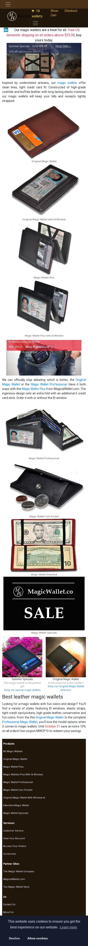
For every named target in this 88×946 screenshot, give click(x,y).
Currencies (9, 853)
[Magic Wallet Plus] (44, 248)
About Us (8, 912)
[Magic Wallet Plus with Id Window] (44, 306)
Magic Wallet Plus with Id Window (44, 335)
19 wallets (38, 13)
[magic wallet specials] (63, 46)
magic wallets (67, 82)
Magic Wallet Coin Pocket (44, 516)
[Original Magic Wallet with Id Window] (44, 190)
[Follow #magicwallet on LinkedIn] (5, 29)
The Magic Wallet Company (18, 871)
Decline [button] (14, 938)
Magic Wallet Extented (44, 574)
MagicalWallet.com (14, 879)
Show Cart (54, 13)
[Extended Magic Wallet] (44, 545)
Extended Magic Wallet (16, 805)
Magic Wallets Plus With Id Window (23, 774)
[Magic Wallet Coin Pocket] (44, 487)
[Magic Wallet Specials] (44, 603)
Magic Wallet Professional (49, 384)
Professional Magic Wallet (19, 722)
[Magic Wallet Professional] (44, 428)
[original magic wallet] (66, 657)
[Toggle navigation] (8, 4)
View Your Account (14, 838)
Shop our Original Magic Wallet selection (66, 688)
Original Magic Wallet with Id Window (44, 219)
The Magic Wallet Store (16, 887)
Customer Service (13, 830)
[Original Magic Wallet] (44, 132)
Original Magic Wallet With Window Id (24, 797)
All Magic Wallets (12, 751)
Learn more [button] (68, 927)
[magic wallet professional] (38, 346)
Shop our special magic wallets (22, 689)
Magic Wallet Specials (44, 632)
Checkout (71, 10)
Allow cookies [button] (37, 938)
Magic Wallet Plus (44, 277)
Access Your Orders (14, 846)
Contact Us (9, 904)
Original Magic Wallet (44, 161)
